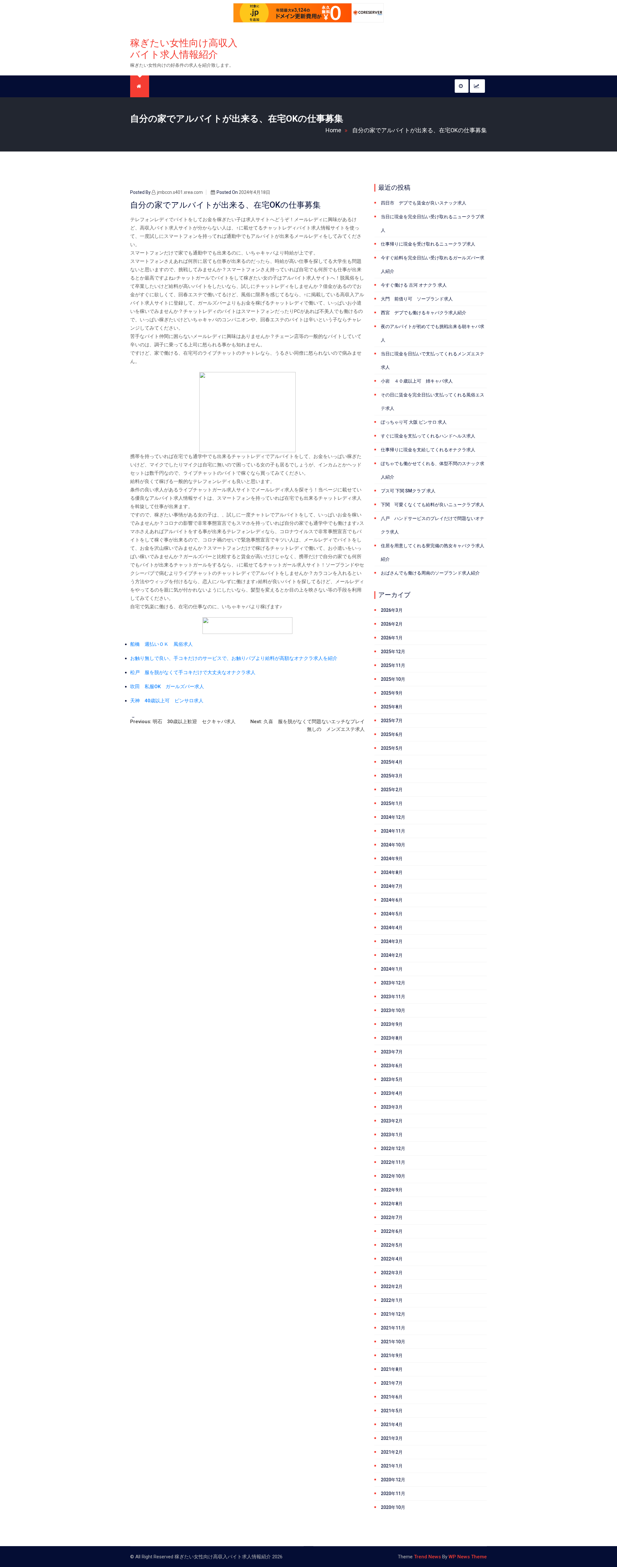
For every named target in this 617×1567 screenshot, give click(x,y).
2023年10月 (393, 1010)
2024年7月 (392, 886)
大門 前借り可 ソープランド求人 (417, 298)
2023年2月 (392, 1120)
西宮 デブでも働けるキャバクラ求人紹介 (423, 312)
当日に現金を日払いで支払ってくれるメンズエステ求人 (432, 360)
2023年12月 (393, 982)
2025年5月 (392, 748)
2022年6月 (392, 1231)
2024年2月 (392, 955)
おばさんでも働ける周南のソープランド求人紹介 (430, 573)
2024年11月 (393, 831)
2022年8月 (392, 1203)
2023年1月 (392, 1134)
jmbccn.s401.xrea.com (180, 192)
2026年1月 (392, 637)
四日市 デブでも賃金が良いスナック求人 (423, 202)
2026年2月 (392, 624)
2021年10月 (393, 1341)
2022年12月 (393, 1148)
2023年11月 (393, 996)
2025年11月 (393, 665)
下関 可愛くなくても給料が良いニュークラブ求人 (432, 504)
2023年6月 (392, 1065)
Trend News (427, 1557)
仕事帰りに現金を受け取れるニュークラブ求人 (428, 244)
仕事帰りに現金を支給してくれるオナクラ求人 (428, 449)
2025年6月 (392, 734)
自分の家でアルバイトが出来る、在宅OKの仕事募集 (419, 130)
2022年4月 (392, 1258)
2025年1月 (392, 803)
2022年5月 (392, 1245)
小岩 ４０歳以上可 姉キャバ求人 (417, 381)
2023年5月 (392, 1079)
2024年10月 (393, 844)
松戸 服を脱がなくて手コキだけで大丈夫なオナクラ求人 (192, 672)
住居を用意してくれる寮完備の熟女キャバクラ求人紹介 (432, 552)
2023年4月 (392, 1093)
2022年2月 (392, 1286)
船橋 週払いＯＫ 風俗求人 (161, 644)
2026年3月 (392, 610)
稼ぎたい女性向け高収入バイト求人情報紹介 (183, 48)
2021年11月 (393, 1327)
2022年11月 (393, 1162)
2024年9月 (392, 858)
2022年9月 (392, 1189)
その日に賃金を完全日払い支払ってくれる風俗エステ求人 (432, 401)
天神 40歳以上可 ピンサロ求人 (166, 701)
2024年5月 (392, 913)
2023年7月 (392, 1051)
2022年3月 (392, 1272)
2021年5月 (392, 1410)
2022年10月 (393, 1176)
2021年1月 (392, 1465)
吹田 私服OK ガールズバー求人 (167, 686)
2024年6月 (392, 900)
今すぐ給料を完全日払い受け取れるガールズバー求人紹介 (432, 264)
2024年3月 (392, 941)
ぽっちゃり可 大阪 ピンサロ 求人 (414, 422)
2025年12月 (393, 651)
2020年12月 (393, 1479)
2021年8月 (392, 1369)
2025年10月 (393, 679)
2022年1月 (392, 1300)
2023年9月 (392, 1024)
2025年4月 (392, 762)
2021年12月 (393, 1314)
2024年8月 (392, 872)
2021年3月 (392, 1438)
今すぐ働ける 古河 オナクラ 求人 (414, 285)
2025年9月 (392, 693)
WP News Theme (468, 1557)
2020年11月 (393, 1493)
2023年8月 (392, 1038)
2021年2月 (392, 1452)
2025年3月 (392, 775)
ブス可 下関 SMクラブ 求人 (408, 490)
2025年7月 (392, 720)
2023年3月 (392, 1107)
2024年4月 (392, 927)
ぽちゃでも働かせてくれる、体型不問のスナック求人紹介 (432, 470)
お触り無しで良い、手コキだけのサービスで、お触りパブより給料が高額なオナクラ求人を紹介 (233, 658)
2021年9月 (392, 1355)
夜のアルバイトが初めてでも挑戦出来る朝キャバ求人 (432, 333)
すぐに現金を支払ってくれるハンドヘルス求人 (428, 435)
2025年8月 (392, 706)
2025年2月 (392, 789)
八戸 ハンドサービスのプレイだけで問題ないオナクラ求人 (432, 525)
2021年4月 (392, 1424)
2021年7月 (392, 1383)
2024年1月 (392, 969)
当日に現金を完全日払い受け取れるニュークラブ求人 (432, 223)
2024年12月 (393, 817)
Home (333, 130)
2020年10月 (393, 1507)
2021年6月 (392, 1396)
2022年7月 (392, 1217)
